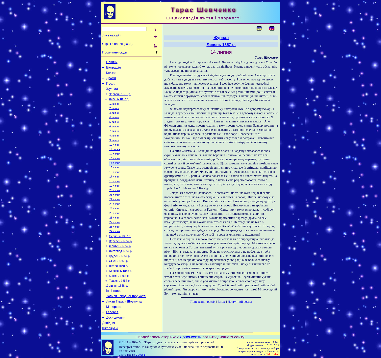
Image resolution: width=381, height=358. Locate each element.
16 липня (114, 172)
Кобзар (111, 72)
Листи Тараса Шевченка (124, 301)
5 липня (114, 121)
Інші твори (113, 290)
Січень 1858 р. (118, 261)
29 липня (114, 231)
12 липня (114, 153)
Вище (221, 301)
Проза (110, 83)
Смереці (140, 354)
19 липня (114, 185)
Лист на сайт (111, 35)
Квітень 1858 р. (119, 275)
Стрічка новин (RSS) (117, 44)
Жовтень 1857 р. (120, 246)
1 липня (114, 103)
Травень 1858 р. (119, 280)
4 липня (114, 117)
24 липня (114, 208)
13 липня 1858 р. (116, 285)
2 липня (114, 108)
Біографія (113, 67)
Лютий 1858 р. (118, 265)
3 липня (114, 112)
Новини (111, 62)
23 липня (114, 203)
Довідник (108, 323)
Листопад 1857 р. (120, 251)
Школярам (110, 328)
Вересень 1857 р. (120, 241)
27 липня (114, 222)
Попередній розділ (203, 301)
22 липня (114, 199)
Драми (111, 78)
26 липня (114, 217)
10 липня (114, 144)
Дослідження (115, 317)
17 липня (114, 176)
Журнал (112, 89)
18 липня (114, 181)
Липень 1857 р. (119, 99)
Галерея (112, 312)
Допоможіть (190, 337)
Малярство (114, 306)
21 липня (114, 194)
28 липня (114, 226)
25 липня (114, 213)
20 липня (114, 190)
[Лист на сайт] (155, 38)
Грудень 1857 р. (119, 256)
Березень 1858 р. (120, 270)
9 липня (114, 140)
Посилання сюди (114, 52)
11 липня (114, 149)
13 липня (114, 158)
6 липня (114, 126)
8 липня (114, 135)
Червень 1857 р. (120, 94)
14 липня (114, 162)
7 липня (114, 131)
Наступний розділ (240, 301)
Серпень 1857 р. (120, 236)
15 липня (114, 167)
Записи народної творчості (126, 296)
